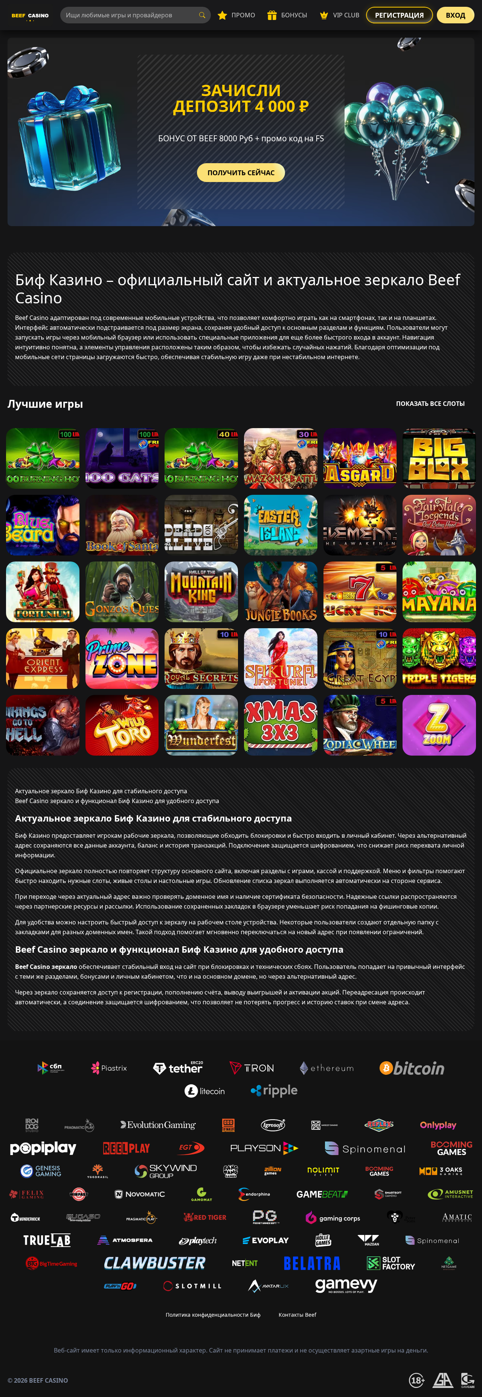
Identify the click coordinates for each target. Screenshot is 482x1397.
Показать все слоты (430, 403)
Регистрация (399, 15)
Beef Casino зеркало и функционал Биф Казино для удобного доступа (117, 801)
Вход (455, 15)
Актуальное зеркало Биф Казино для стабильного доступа (101, 791)
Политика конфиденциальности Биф (213, 1314)
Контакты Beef (297, 1314)
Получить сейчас (241, 172)
